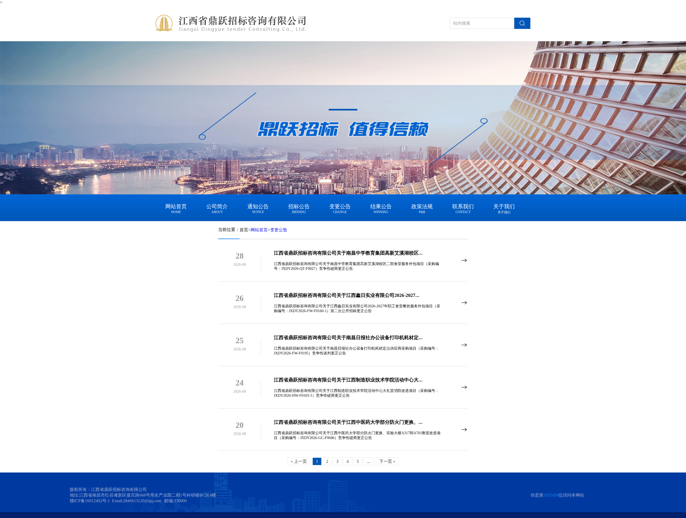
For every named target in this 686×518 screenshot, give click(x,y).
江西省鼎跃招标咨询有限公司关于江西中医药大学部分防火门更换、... (348, 422)
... (368, 461)
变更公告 (278, 230)
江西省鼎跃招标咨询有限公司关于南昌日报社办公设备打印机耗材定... (348, 337)
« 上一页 (299, 461)
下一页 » (387, 461)
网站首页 (259, 230)
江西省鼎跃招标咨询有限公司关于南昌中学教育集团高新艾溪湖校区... (348, 253)
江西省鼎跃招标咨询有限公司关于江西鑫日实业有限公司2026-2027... (346, 295)
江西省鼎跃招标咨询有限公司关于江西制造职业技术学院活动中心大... (348, 380)
